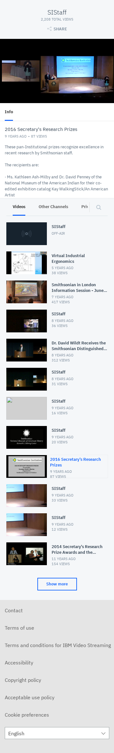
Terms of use (19, 628)
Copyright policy (23, 680)
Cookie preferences (27, 715)
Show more (57, 584)
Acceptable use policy (29, 697)
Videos (19, 206)
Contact (14, 610)
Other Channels (53, 206)
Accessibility (19, 662)
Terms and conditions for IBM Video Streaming (58, 645)
